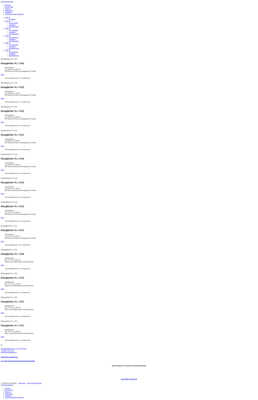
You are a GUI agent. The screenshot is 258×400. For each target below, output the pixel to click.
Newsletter (10, 357)
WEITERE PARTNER (129, 379)
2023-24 (7, 36)
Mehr (2, 74)
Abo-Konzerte (13, 23)
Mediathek (8, 12)
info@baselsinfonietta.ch (9, 352)
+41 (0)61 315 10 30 (7, 350)
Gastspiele (12, 19)
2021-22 (7, 50)
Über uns (8, 9)
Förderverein (9, 10)
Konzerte (8, 5)
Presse (16, 357)
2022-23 (7, 43)
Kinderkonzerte (14, 26)
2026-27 (7, 17)
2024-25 (7, 28)
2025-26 (7, 21)
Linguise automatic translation (14, 14)
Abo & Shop (9, 7)
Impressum (21, 383)
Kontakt (3, 357)
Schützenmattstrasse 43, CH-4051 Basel (13, 348)
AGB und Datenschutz (34, 383)
